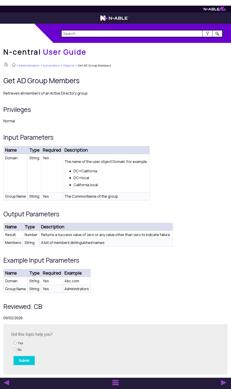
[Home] (14, 65)
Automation (51, 65)
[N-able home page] (114, 20)
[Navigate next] (223, 382)
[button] (207, 33)
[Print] (5, 64)
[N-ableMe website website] (215, 10)
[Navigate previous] (6, 382)
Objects (68, 65)
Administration (29, 65)
